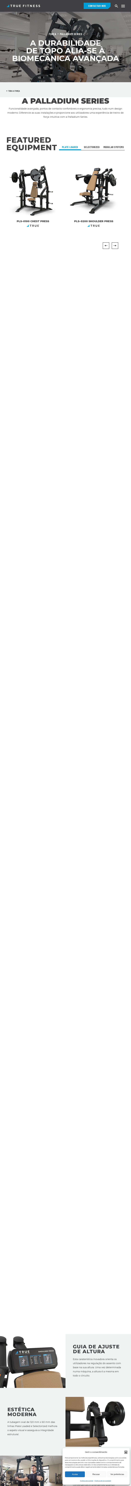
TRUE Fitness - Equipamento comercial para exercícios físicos (23, 6)
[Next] (115, 245)
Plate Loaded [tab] (70, 147)
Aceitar (75, 1474)
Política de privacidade (103, 1481)
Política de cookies (86, 1481)
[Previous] (106, 245)
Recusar (96, 1474)
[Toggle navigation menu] (123, 6)
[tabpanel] (65, 203)
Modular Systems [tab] (113, 147)
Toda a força (14, 91)
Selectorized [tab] (92, 147)
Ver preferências (117, 1474)
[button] (126, 1452)
